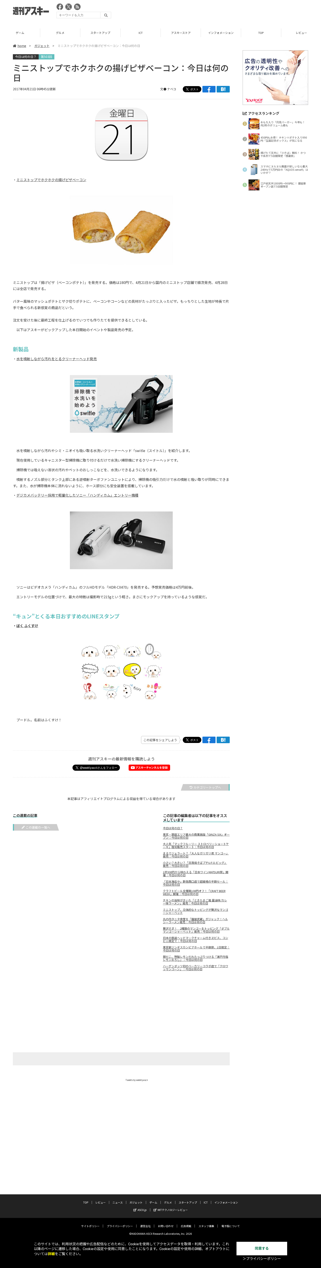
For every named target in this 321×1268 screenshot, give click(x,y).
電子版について (230, 1226)
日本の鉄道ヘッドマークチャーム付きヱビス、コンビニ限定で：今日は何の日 (195, 939)
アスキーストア (181, 33)
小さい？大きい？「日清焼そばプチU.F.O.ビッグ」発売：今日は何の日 (195, 864)
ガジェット (42, 45)
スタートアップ (100, 33)
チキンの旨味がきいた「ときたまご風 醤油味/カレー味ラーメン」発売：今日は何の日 (195, 902)
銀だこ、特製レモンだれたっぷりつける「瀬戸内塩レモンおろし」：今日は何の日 (195, 958)
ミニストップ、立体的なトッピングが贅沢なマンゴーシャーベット (195, 911)
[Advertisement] (228, 12)
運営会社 (145, 1226)
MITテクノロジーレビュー (173, 1210)
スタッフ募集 (206, 1226)
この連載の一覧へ (38, 827)
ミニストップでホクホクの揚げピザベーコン (51, 179)
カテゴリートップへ (207, 787)
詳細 (51, 1254)
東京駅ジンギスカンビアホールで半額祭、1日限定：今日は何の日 (196, 949)
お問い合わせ (166, 1226)
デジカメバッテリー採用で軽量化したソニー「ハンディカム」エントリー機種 (77, 495)
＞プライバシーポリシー (262, 1259)
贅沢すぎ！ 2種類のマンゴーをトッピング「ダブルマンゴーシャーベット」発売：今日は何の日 (196, 930)
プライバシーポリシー (120, 1226)
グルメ (60, 33)
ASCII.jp (142, 1210)
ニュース (117, 1202)
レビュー (100, 1202)
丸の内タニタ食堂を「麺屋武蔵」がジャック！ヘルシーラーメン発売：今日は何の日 (195, 921)
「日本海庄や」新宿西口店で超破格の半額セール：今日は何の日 (195, 883)
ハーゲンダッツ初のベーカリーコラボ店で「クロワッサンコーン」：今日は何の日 (195, 968)
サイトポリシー (90, 1226)
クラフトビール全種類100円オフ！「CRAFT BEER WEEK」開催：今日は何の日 (194, 892)
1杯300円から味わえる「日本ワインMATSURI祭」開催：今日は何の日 (195, 874)
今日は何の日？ (25, 56)
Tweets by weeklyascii (137, 1080)
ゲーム (20, 33)
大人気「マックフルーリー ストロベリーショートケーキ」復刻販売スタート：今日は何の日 (196, 845)
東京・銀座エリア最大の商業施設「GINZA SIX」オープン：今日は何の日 (196, 836)
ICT (141, 33)
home (21, 45)
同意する (262, 1248)
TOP (261, 33)
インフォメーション (221, 33)
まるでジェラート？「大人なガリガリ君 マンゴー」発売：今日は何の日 (196, 855)
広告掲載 (186, 1226)
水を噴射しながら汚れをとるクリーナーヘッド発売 (56, 358)
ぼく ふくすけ (27, 625)
